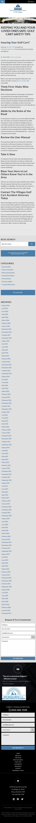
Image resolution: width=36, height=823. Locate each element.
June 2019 (5, 560)
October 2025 (6, 335)
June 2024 (5, 382)
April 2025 (5, 353)
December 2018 (6, 578)
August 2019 (6, 554)
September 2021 (7, 480)
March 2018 (5, 604)
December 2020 (6, 507)
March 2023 (5, 427)
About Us (18, 755)
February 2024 (6, 394)
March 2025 (5, 356)
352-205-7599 (10, 47)
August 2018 (6, 589)
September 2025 (7, 338)
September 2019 (7, 551)
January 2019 (6, 575)
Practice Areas (18, 759)
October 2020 (6, 512)
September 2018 (7, 586)
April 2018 (5, 601)
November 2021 (6, 474)
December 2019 (6, 542)
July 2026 (5, 308)
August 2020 (6, 518)
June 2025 (5, 347)
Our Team (18, 757)
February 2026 (6, 323)
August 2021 (6, 483)
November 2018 (6, 581)
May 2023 (5, 421)
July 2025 (5, 344)
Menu (32, 1)
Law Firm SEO (18, 809)
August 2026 (6, 305)
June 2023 (5, 418)
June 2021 (5, 489)
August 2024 (6, 376)
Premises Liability (7, 281)
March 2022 (5, 462)
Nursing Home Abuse (8, 275)
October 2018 (6, 583)
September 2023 (7, 409)
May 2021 (5, 492)
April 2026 (5, 317)
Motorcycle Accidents (8, 272)
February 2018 (6, 607)
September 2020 (7, 515)
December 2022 (6, 435)
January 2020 (6, 539)
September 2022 (7, 444)
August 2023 (6, 412)
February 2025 (6, 358)
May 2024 (5, 385)
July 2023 (5, 415)
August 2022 (6, 447)
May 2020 (5, 527)
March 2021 (5, 498)
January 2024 (6, 397)
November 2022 (6, 438)
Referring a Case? (18, 770)
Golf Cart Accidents (16, 57)
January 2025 (6, 361)
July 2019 (5, 557)
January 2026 (6, 326)
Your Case (18, 762)
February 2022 (6, 465)
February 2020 (6, 536)
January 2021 (6, 504)
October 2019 (6, 548)
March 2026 (5, 320)
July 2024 (5, 379)
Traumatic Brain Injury (8, 284)
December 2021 (6, 471)
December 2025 (6, 329)
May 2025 (5, 350)
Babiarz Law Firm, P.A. (13, 807)
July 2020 (5, 521)
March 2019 (5, 569)
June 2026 (5, 311)
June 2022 (5, 453)
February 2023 (6, 430)
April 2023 (5, 424)
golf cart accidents (22, 81)
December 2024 (6, 364)
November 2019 (6, 545)
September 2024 (7, 373)
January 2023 (6, 432)
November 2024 (6, 367)
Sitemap (30, 807)
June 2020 (5, 524)
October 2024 (6, 370)
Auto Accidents (6, 267)
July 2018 (5, 592)
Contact (18, 768)
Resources (18, 766)
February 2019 (6, 572)
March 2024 (5, 391)
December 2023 (6, 400)
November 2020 (6, 510)
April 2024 (5, 388)
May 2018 (5, 598)
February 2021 (6, 501)
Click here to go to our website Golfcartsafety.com (18, 253)
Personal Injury (6, 278)
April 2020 (5, 530)
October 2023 (6, 406)
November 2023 (6, 403)
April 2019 (5, 566)
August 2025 (6, 341)
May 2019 (5, 563)
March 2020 (5, 533)
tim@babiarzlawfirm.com (8, 49)
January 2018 (6, 610)
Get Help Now (18, 658)
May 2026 (5, 314)
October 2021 (6, 477)
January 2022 (6, 468)
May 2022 (5, 456)
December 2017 (6, 613)
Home (18, 753)
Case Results (18, 764)
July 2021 (5, 486)
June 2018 (5, 595)
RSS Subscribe (18, 292)
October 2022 (6, 441)
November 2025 (6, 332)
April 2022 (5, 459)
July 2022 (5, 450)
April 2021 (5, 495)
